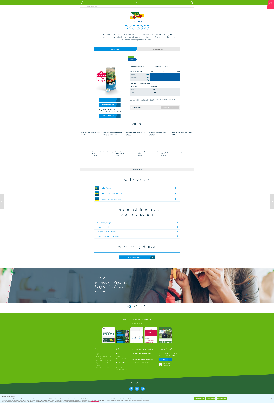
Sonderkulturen (122, 369)
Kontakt (163, 359)
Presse (98, 365)
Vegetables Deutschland (103, 367)
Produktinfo (115, 49)
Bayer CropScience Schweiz (104, 363)
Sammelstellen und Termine (141, 356)
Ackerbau (120, 365)
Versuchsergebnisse (108, 105)
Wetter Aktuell (121, 358)
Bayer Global (99, 354)
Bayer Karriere (100, 358)
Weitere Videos (137, 169)
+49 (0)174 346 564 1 (170, 355)
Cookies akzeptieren (221, 398)
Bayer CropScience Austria (103, 360)
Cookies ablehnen (211, 398)
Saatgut (119, 367)
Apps (118, 356)
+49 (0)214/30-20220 (170, 365)
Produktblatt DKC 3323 (108, 100)
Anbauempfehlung (158, 49)
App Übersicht (137, 324)
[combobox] (137, 257)
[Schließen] (271, 398)
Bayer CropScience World (103, 356)
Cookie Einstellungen (199, 398)
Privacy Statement (95, 401)
